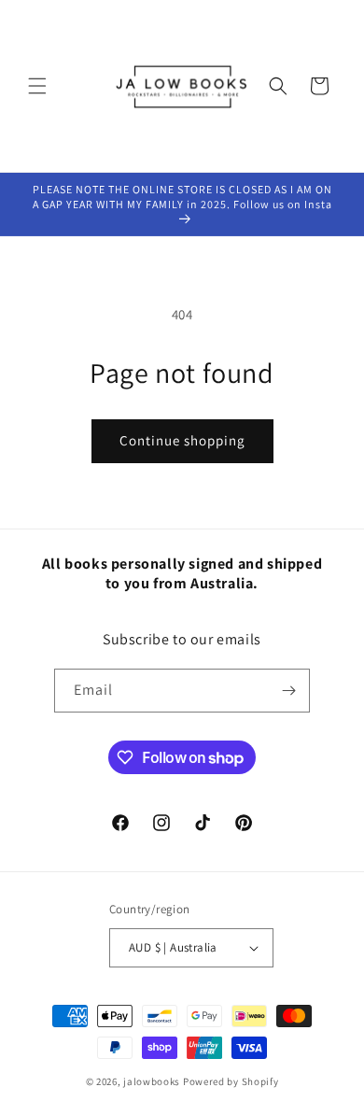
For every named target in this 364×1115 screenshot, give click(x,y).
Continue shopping (182, 440)
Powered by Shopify (231, 1081)
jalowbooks (151, 1081)
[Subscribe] (288, 691)
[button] (37, 85)
